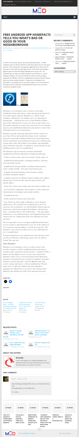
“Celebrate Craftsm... (9, 4)
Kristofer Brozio (7, 48)
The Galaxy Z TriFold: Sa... (43, 1)
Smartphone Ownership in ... (63, 1)
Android (27, 48)
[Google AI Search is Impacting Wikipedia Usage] (70, 408)
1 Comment (9, 50)
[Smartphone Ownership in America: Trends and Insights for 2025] (33, 408)
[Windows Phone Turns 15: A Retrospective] (58, 408)
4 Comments (6, 339)
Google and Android (35, 48)
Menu (5, 17)
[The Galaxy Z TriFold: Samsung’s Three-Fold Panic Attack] (21, 408)
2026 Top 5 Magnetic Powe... (23, 1)
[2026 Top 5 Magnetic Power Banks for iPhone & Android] (8, 408)
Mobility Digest (29, 433)
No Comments (38, 347)
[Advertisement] (38, 25)
